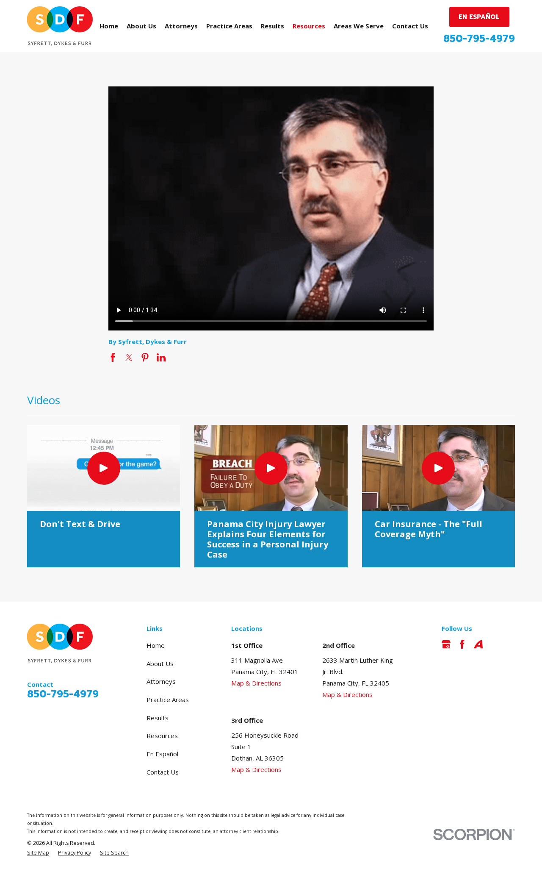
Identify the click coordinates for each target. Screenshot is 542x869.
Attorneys (161, 681)
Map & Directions (256, 683)
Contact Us (163, 772)
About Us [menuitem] (141, 26)
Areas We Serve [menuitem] (359, 26)
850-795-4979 (479, 38)
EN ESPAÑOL (479, 17)
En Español (162, 754)
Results (158, 718)
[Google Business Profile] (446, 644)
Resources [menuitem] (309, 26)
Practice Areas (168, 699)
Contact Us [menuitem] (410, 26)
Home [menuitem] (109, 26)
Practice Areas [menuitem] (229, 26)
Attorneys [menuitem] (181, 26)
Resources (162, 735)
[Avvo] (478, 644)
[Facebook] (462, 644)
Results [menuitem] (272, 26)
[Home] (60, 26)
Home (156, 645)
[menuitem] (38, 853)
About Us (160, 663)
